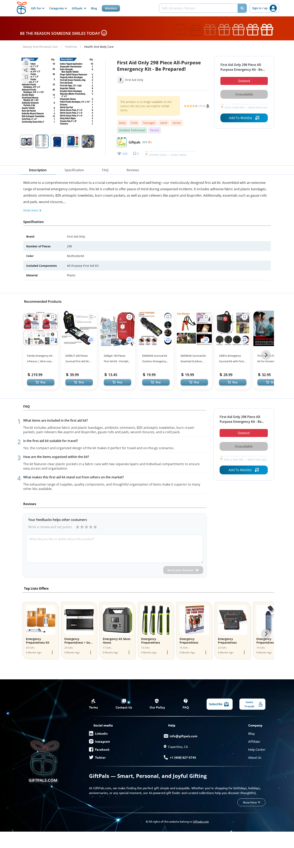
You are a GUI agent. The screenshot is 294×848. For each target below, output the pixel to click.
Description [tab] (38, 170)
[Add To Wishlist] (52, 340)
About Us (254, 757)
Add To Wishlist (240, 118)
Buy (43, 382)
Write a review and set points (50, 527)
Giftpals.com (201, 821)
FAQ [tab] (105, 170)
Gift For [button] (36, 8)
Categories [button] (57, 8)
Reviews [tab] (133, 170)
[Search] (242, 8)
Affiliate (254, 741)
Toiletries (71, 47)
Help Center (256, 749)
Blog (94, 8)
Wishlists (111, 8)
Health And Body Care (99, 47)
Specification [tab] (74, 170)
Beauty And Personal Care (40, 47)
